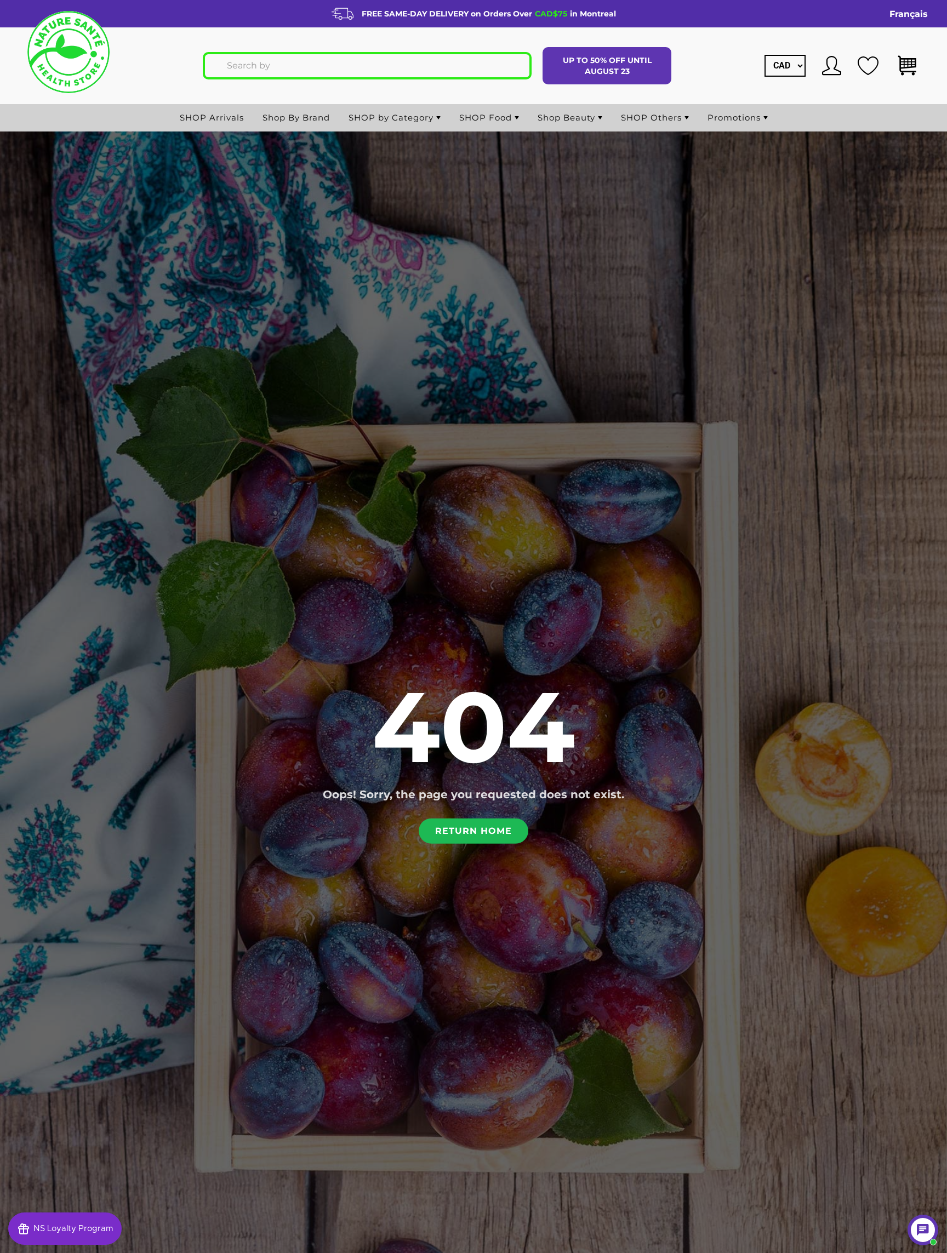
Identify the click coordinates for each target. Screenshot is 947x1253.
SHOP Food (487, 117)
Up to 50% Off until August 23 (607, 65)
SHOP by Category (392, 117)
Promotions (735, 117)
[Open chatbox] (923, 1230)
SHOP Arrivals (212, 117)
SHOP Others (652, 117)
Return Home (473, 831)
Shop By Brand (296, 117)
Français (908, 14)
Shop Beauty (568, 117)
